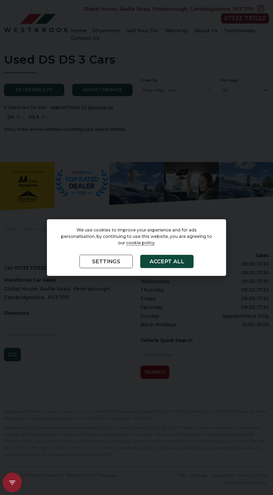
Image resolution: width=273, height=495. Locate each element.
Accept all (167, 261)
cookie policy (140, 242)
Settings (106, 261)
